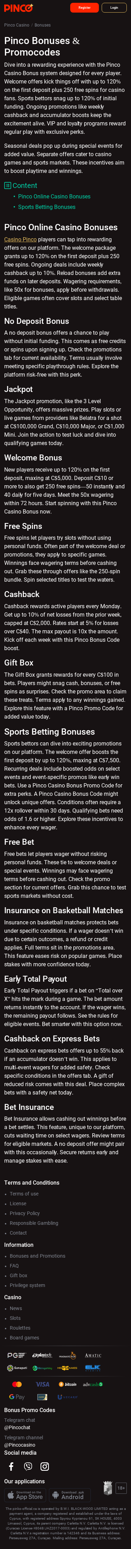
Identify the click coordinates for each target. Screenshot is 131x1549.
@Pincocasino (19, 1445)
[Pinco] (18, 7)
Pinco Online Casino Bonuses (54, 196)
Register (84, 7)
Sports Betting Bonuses (46, 207)
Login (114, 7)
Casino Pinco (20, 239)
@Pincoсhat (17, 1427)
